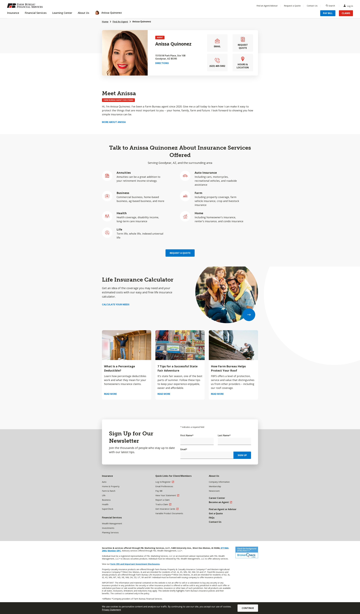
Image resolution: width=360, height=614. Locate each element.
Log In (350, 5)
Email (183, 449)
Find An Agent (120, 21)
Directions (162, 63)
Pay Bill (328, 13)
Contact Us (312, 5)
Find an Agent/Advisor (267, 5)
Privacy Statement (111, 609)
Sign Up (242, 455)
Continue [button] (248, 608)
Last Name (224, 435)
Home (105, 21)
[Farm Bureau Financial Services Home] (25, 5)
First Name (187, 435)
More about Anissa (114, 122)
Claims (346, 13)
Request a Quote (292, 5)
